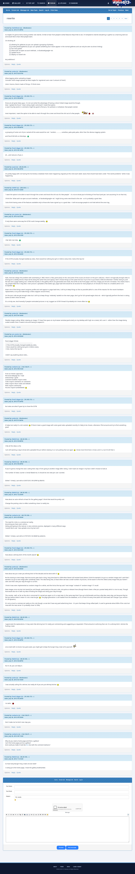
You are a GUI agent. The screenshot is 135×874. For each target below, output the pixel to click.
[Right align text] (45, 815)
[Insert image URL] (27, 815)
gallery (17, 3)
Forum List (15, 10)
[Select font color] (20, 815)
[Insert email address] (29, 815)
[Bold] (7, 815)
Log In (47, 10)
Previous (121, 10)
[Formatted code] (38, 815)
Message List (24, 10)
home (7, 3)
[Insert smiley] (47, 815)
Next (126, 10)
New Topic (34, 10)
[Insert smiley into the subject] (15, 800)
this (27, 745)
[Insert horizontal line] (32, 815)
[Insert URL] (25, 815)
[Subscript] (16, 815)
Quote (19, 64)
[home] (121, 2)
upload (63, 3)
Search (41, 10)
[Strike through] (13, 815)
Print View (54, 10)
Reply (13, 64)
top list (31, 3)
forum (52, 3)
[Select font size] (22, 815)
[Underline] (11, 815)
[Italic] (9, 815)
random (74, 3)
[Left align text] (41, 815)
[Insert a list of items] (34, 815)
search (42, 3)
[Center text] (43, 815)
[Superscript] (18, 815)
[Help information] (128, 815)
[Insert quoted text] (36, 815)
